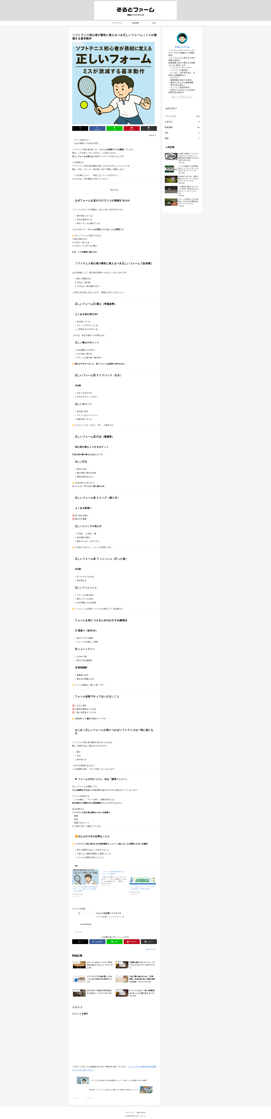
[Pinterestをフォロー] (185, 97)
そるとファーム (182, 47)
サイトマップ (130, 1112)
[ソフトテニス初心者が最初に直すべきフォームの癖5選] (115, 878)
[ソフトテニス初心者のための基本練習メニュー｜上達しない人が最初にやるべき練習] (85, 877)
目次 (112, 190)
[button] (149, 128)
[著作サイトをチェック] (173, 97)
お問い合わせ (141, 1112)
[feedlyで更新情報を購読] (188, 97)
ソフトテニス (78, 932)
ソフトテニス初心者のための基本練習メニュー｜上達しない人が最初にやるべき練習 (85, 889)
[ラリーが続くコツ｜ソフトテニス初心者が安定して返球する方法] (142, 877)
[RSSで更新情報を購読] (191, 97)
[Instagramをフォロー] (182, 97)
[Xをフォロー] (176, 97)
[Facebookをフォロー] (179, 97)
